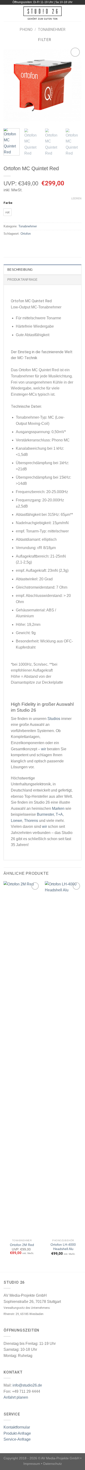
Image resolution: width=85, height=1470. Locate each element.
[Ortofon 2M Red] (22, 1059)
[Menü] (6, 13)
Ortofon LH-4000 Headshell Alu (63, 1247)
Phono (26, 29)
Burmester (45, 814)
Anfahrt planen (16, 1397)
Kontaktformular (17, 1427)
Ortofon (26, 233)
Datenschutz (52, 1463)
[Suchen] (79, 13)
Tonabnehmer (51, 29)
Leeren (76, 198)
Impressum (31, 1463)
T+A (59, 814)
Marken (58, 808)
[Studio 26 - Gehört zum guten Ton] (43, 13)
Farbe (8, 203)
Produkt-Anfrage (17, 1433)
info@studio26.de (27, 1385)
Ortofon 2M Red (22, 1245)
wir (43, 749)
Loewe (16, 821)
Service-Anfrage (17, 1439)
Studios (53, 719)
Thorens (31, 821)
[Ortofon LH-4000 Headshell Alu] (63, 1059)
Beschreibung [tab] (20, 269)
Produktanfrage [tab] (22, 279)
